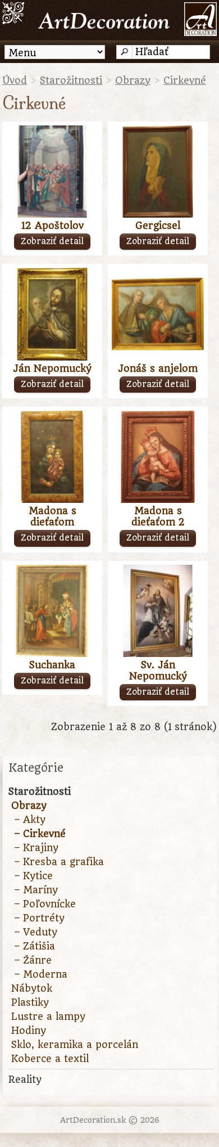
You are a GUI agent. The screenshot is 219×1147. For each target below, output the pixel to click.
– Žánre (33, 960)
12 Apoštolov (52, 225)
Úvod (14, 80)
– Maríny (36, 890)
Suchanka (52, 665)
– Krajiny (36, 847)
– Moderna (40, 974)
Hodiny (28, 1030)
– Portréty (39, 918)
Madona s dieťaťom (52, 516)
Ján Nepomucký (52, 368)
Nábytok (31, 988)
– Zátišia (34, 946)
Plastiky (30, 1002)
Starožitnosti (71, 80)
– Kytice (33, 875)
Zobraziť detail (52, 241)
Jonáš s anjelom (158, 368)
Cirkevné (184, 80)
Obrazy (132, 80)
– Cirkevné (40, 833)
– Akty (29, 819)
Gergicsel (157, 225)
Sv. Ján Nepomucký (158, 670)
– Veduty (35, 932)
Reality (25, 1079)
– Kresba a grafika (59, 861)
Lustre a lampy (48, 1016)
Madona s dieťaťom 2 (158, 516)
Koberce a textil (50, 1058)
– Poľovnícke (45, 904)
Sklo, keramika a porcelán (74, 1044)
